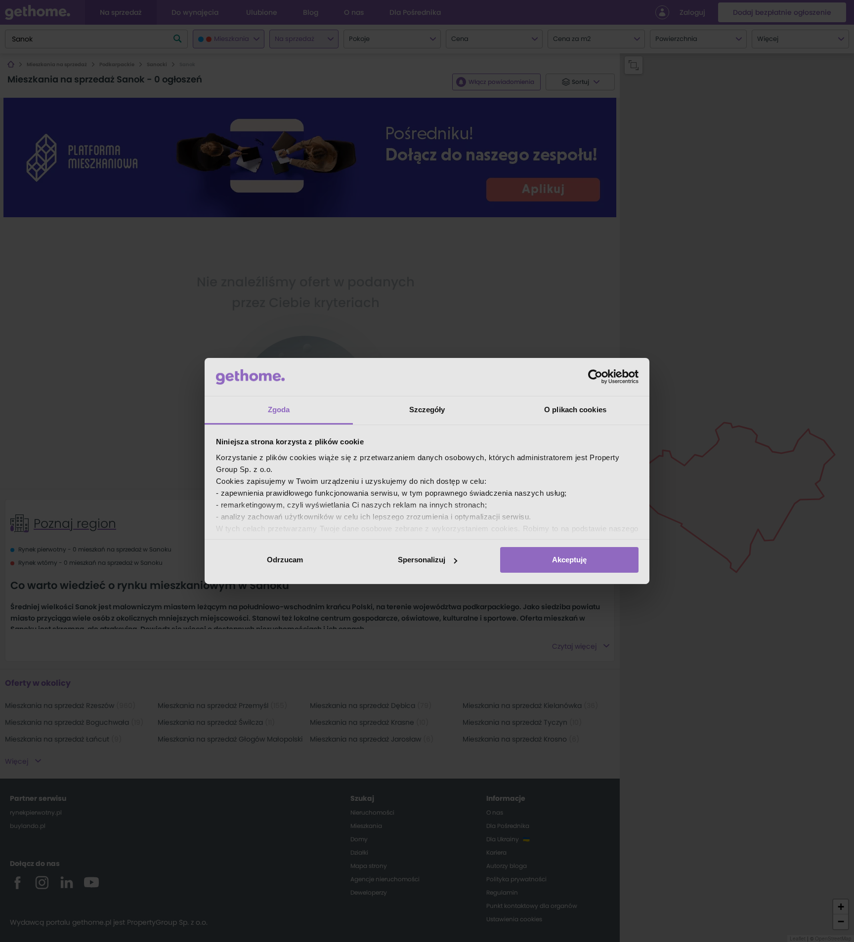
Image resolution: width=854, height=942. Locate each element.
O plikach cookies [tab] (575, 409)
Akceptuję (569, 559)
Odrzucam (285, 559)
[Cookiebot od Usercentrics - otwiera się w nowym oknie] (595, 376)
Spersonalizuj (421, 559)
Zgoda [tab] (279, 409)
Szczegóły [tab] (427, 409)
